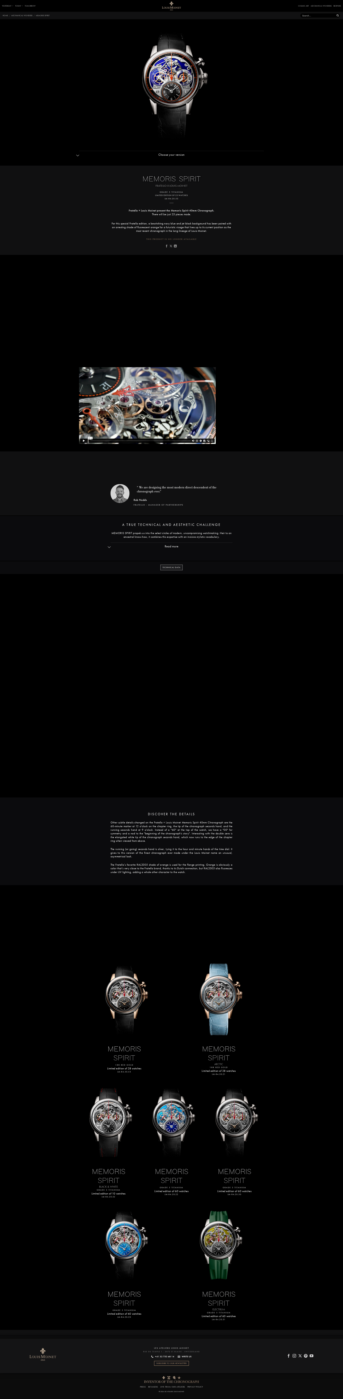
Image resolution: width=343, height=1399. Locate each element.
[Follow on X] (300, 1356)
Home (5, 15)
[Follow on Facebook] (289, 1356)
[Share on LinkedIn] (175, 246)
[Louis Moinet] (171, 6)
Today (18, 6)
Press (143, 1386)
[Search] (338, 15)
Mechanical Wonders (321, 6)
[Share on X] (170, 246)
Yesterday (7, 6)
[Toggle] (77, 155)
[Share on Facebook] (166, 246)
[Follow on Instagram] (294, 1356)
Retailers (153, 1386)
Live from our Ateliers (172, 1386)
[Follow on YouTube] (312, 1356)
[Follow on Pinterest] (306, 1356)
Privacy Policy (195, 1386)
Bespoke (337, 6)
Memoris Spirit (43, 15)
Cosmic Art (303, 6)
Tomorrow (30, 6)
